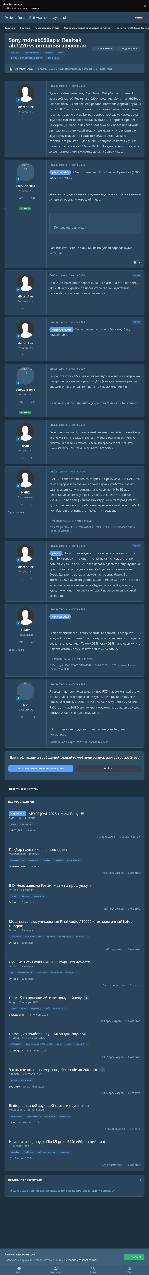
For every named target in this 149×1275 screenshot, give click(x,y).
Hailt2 (25, 492)
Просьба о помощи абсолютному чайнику (45, 997)
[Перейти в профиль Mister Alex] (11, 69)
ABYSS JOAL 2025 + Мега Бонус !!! (56, 813)
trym (25, 446)
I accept (136, 1257)
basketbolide (17, 1014)
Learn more (7, 6)
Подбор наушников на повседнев (38, 849)
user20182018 (25, 186)
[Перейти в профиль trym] (25, 432)
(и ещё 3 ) (80, 936)
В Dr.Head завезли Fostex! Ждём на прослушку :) (50, 885)
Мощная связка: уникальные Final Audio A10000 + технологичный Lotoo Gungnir (71, 923)
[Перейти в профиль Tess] (25, 691)
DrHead (13, 889)
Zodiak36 (14, 1086)
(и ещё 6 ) (80, 1044)
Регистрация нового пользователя (40, 768)
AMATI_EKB (16, 818)
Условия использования (81, 1260)
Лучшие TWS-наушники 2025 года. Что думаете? (50, 961)
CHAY (12, 1122)
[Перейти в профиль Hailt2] (25, 479)
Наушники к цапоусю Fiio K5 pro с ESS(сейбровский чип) (57, 1141)
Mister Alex (26, 68)
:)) (10, 1145)
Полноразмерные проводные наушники (85, 68)
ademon (14, 1074)
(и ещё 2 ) (70, 972)
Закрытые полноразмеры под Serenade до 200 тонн (53, 1069)
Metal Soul (15, 1109)
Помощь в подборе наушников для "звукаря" (48, 1033)
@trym (56, 553)
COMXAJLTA (16, 1038)
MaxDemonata (18, 853)
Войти (108, 768)
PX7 (105, 691)
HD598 (110, 643)
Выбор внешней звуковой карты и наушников (49, 1105)
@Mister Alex (60, 172)
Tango (12, 1002)
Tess (26, 705)
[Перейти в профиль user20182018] (25, 172)
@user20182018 (62, 329)
